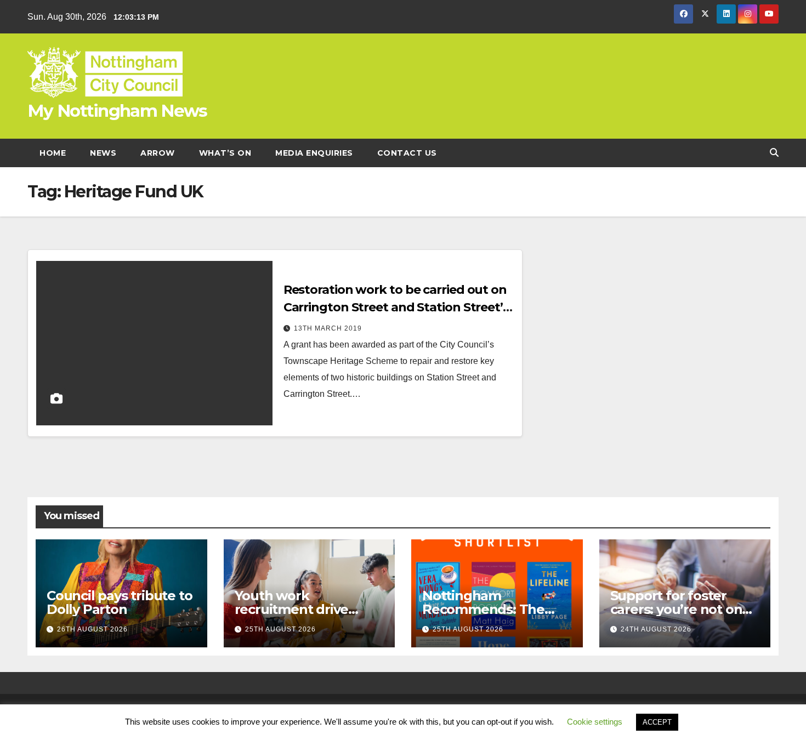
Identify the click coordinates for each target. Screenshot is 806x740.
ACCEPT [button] (657, 722)
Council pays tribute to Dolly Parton (119, 602)
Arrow (157, 153)
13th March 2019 (328, 328)
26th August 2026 (92, 629)
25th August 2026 (280, 629)
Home (52, 153)
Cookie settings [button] (594, 721)
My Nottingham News (117, 110)
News (103, 153)
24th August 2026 (656, 629)
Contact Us (407, 153)
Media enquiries (314, 153)
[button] (774, 152)
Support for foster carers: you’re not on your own (676, 609)
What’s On (225, 153)
